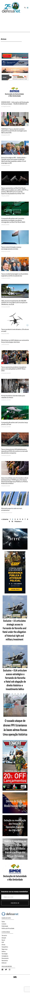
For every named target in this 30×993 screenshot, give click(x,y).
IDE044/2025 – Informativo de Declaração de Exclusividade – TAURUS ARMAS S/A (15, 103)
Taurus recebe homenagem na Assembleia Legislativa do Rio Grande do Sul (14, 275)
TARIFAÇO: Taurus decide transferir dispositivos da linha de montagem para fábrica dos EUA (14, 130)
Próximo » (18, 521)
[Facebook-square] (2, 969)
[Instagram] (9, 969)
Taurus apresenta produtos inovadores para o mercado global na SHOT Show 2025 (13, 369)
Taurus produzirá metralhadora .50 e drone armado (15, 330)
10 (12, 521)
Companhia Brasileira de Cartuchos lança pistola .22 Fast (14, 423)
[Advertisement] (15, 21)
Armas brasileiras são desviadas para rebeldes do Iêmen (13, 396)
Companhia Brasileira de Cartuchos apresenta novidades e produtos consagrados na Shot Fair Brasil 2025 (13, 220)
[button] (25, 7)
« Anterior (4, 519)
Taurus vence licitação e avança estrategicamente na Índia (11, 248)
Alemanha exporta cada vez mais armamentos (11, 509)
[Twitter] (6, 969)
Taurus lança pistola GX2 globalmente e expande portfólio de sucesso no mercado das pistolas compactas (14, 451)
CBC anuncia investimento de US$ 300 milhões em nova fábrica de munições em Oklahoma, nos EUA (14, 302)
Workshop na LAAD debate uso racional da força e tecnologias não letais (15, 341)
